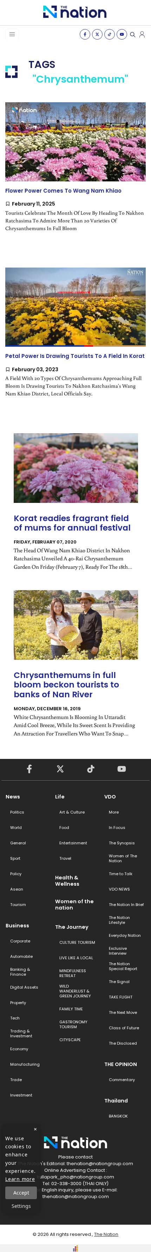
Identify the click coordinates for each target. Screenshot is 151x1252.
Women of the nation (74, 904)
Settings (21, 1206)
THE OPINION (120, 1064)
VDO (110, 796)
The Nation (106, 1234)
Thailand (116, 1100)
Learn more (20, 1179)
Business (17, 925)
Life (60, 796)
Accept (21, 1192)
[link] (75, 172)
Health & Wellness (67, 880)
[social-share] (85, 34)
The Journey (71, 927)
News (13, 796)
